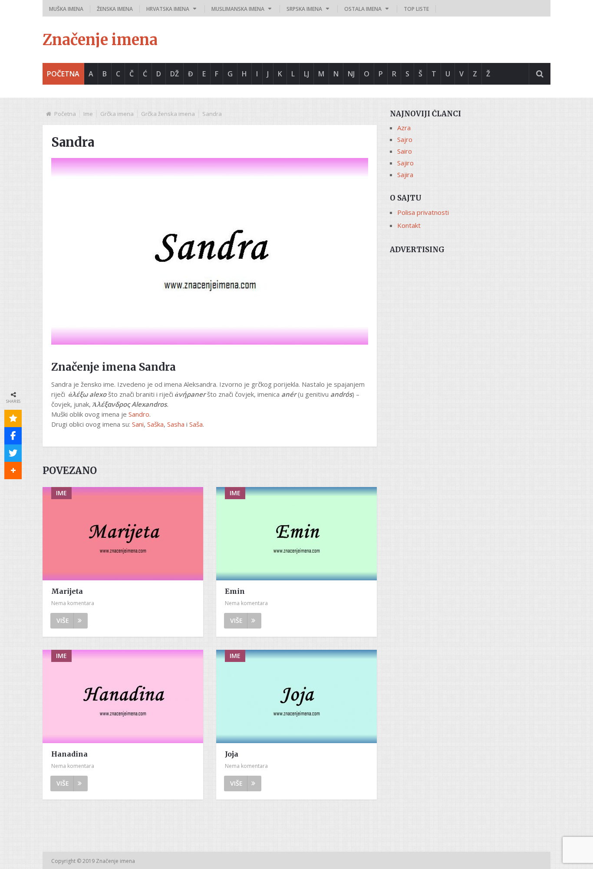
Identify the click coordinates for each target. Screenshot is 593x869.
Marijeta (67, 591)
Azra (404, 127)
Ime (88, 114)
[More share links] (13, 470)
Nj (351, 74)
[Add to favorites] (13, 418)
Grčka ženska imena (168, 114)
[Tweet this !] (13, 453)
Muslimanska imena (237, 9)
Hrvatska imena (167, 9)
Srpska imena (304, 9)
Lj (306, 74)
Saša (196, 424)
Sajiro (405, 162)
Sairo (404, 151)
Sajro (404, 139)
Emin (235, 591)
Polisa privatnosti (423, 212)
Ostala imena (363, 9)
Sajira (405, 174)
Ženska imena (115, 9)
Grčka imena (117, 114)
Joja (231, 754)
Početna (63, 74)
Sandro (138, 414)
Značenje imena (100, 40)
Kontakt (409, 225)
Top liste (416, 9)
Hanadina (69, 754)
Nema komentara (72, 603)
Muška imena (66, 9)
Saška (155, 424)
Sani (138, 424)
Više (62, 620)
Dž (174, 74)
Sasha (175, 424)
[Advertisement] (470, 320)
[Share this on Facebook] (13, 435)
